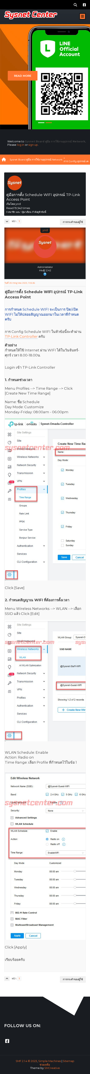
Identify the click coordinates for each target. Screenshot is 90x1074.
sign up (33, 144)
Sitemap (68, 1061)
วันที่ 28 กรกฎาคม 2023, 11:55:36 (19, 283)
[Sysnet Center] (45, 274)
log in (20, 144)
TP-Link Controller (21, 336)
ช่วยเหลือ (45, 1064)
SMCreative (52, 1068)
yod (45, 230)
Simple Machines (49, 1061)
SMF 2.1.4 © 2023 (26, 1061)
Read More (22, 75)
